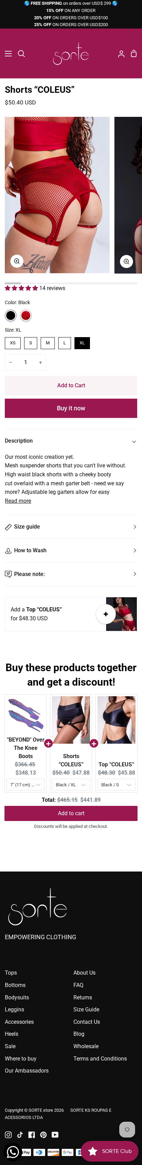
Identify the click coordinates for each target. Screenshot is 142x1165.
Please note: (29, 574)
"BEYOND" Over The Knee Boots (25, 747)
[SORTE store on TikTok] (20, 1134)
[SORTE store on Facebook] (31, 1134)
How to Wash (30, 550)
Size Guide (86, 1009)
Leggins (14, 1009)
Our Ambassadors (27, 1070)
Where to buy (21, 1058)
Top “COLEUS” (116, 764)
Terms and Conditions (100, 1058)
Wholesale (86, 1046)
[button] (22, 288)
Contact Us (86, 1022)
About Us (84, 972)
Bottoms (15, 985)
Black (11, 315)
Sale (10, 1046)
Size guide (27, 526)
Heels (11, 1034)
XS (13, 342)
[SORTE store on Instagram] (8, 1134)
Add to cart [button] (71, 813)
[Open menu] (6, 53)
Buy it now (71, 408)
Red (26, 315)
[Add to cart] (106, 614)
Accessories (19, 1022)
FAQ (78, 985)
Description (19, 440)
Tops (11, 972)
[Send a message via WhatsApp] (12, 1152)
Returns (82, 997)
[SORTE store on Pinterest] (43, 1134)
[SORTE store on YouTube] (55, 1134)
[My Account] (118, 53)
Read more (18, 501)
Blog (78, 1034)
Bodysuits (17, 997)
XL (82, 342)
